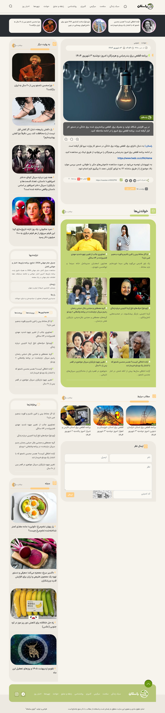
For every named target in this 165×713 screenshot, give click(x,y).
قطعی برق (130, 188)
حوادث (143, 43)
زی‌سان (52, 284)
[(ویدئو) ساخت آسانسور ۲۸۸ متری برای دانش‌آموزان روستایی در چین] (99, 26)
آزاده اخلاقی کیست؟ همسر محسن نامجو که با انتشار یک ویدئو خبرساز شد (35, 370)
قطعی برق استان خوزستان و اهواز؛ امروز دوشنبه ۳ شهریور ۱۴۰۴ (110, 431)
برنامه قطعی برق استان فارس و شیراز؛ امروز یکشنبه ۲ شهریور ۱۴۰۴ (76, 431)
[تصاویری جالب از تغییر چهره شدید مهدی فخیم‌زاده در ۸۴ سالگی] (87, 237)
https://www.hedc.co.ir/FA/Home (135, 158)
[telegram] (134, 180)
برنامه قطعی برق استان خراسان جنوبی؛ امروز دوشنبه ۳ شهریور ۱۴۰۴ (141, 431)
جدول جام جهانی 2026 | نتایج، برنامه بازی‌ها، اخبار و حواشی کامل (33, 264)
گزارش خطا (83, 179)
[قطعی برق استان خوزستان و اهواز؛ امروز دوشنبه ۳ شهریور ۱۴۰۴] (108, 416)
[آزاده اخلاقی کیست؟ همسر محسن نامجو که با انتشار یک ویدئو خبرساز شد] (149, 26)
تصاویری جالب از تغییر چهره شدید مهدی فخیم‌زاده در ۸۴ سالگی (35, 334)
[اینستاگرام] (16, 694)
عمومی (136, 43)
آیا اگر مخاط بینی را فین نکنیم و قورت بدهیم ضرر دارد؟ (35, 323)
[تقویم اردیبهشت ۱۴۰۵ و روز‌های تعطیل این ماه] (33, 649)
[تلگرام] (23, 694)
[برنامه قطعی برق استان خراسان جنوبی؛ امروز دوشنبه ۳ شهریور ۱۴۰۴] (141, 416)
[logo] (146, 6)
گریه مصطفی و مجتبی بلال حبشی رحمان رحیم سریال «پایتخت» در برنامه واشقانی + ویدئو (35, 358)
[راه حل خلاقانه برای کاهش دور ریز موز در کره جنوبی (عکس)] (33, 603)
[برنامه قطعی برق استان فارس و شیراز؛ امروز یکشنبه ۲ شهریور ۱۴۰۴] (76, 416)
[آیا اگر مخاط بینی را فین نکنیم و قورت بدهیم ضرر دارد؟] (130, 237)
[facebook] (130, 180)
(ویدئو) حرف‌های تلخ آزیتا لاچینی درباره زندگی (129, 308)
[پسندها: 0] (78, 179)
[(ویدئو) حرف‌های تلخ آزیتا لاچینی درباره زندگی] (130, 291)
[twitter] (126, 180)
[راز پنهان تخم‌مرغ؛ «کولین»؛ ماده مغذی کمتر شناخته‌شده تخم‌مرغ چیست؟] (33, 507)
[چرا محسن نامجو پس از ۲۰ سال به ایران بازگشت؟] (50, 26)
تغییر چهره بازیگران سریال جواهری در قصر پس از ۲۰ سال (35, 381)
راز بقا (53, 294)
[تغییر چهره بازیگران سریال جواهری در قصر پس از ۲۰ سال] (87, 344)
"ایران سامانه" (31, 709)
